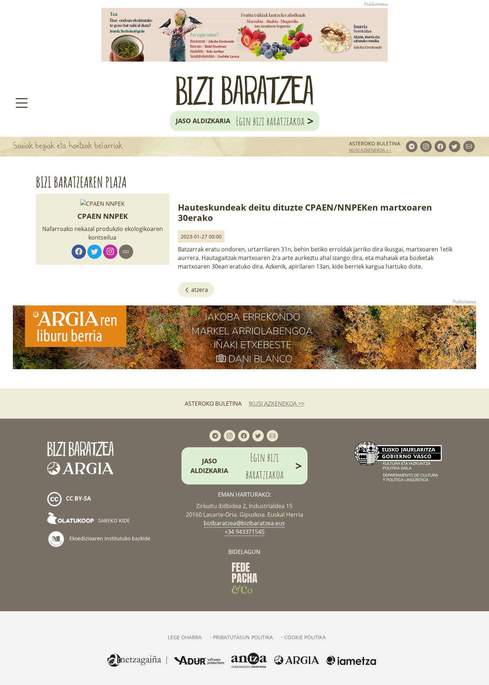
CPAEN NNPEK (102, 216)
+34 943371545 (244, 532)
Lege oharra (185, 637)
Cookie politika (305, 637)
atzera (199, 290)
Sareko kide (113, 520)
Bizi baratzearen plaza (81, 182)
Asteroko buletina (374, 143)
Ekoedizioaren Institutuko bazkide (109, 538)
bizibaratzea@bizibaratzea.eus (244, 523)
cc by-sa (77, 498)
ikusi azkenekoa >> (370, 150)
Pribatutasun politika (243, 637)
